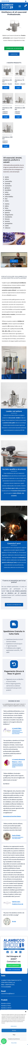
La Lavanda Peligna (16, 728)
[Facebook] (7, 952)
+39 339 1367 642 (5, 1)
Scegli (5, 87)
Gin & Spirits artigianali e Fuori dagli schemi (17, 838)
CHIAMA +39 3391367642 (13, 969)
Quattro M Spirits (16, 835)
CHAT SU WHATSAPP (13, 965)
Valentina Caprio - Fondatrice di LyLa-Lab (17, 903)
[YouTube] (16, 952)
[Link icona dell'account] (25, 1)
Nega (14, 1034)
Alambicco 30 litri (6, 1003)
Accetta (14, 1030)
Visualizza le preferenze (14, 1039)
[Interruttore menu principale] (19, 6)
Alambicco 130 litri (6, 1008)
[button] (25, 1011)
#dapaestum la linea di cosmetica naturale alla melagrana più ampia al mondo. (17, 765)
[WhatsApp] (11, 952)
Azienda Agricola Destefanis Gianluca (12, 816)
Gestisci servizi (14, 1026)
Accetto (14, 261)
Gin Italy (14, 921)
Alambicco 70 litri (6, 1005)
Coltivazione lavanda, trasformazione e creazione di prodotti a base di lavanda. (17, 732)
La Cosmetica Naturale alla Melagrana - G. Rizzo (18, 761)
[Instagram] (20, 952)
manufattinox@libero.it (14, 949)
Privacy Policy (14, 1042)
